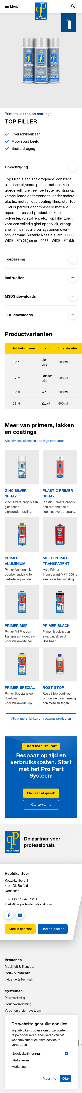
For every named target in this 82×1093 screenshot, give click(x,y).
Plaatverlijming (15, 998)
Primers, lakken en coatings (28, 114)
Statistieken (20, 1060)
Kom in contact (20, 929)
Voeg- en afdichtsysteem (23, 1010)
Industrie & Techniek (19, 979)
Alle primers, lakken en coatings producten (34, 441)
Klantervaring (41, 805)
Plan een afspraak (41, 793)
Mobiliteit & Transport (20, 966)
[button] (73, 6)
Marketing (19, 1066)
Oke (65, 1078)
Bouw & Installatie (17, 973)
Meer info (49, 1078)
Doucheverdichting (18, 1004)
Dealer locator (53, 929)
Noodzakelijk (27, 1053)
